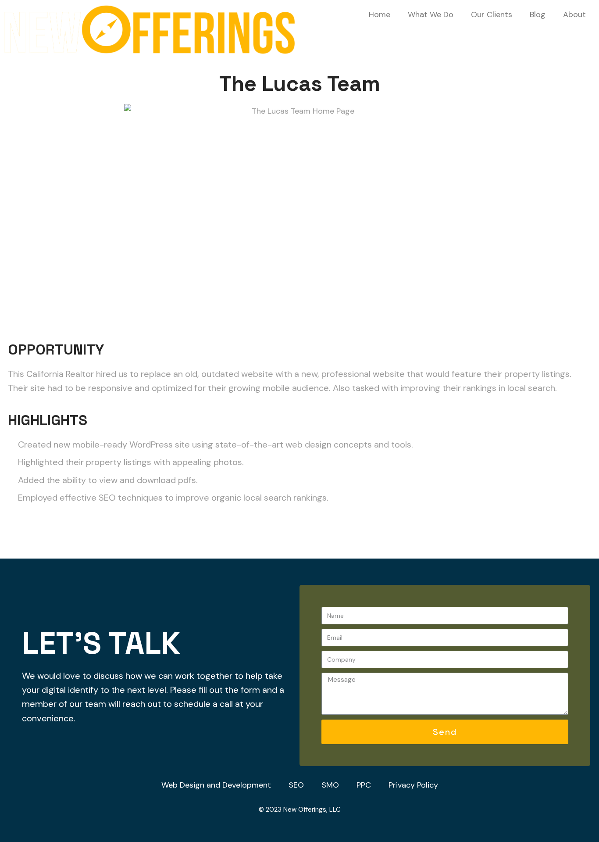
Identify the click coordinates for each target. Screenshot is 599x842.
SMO (330, 785)
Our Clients (491, 14)
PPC (364, 785)
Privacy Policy (413, 785)
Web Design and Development (216, 785)
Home (379, 14)
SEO (296, 785)
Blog (538, 14)
